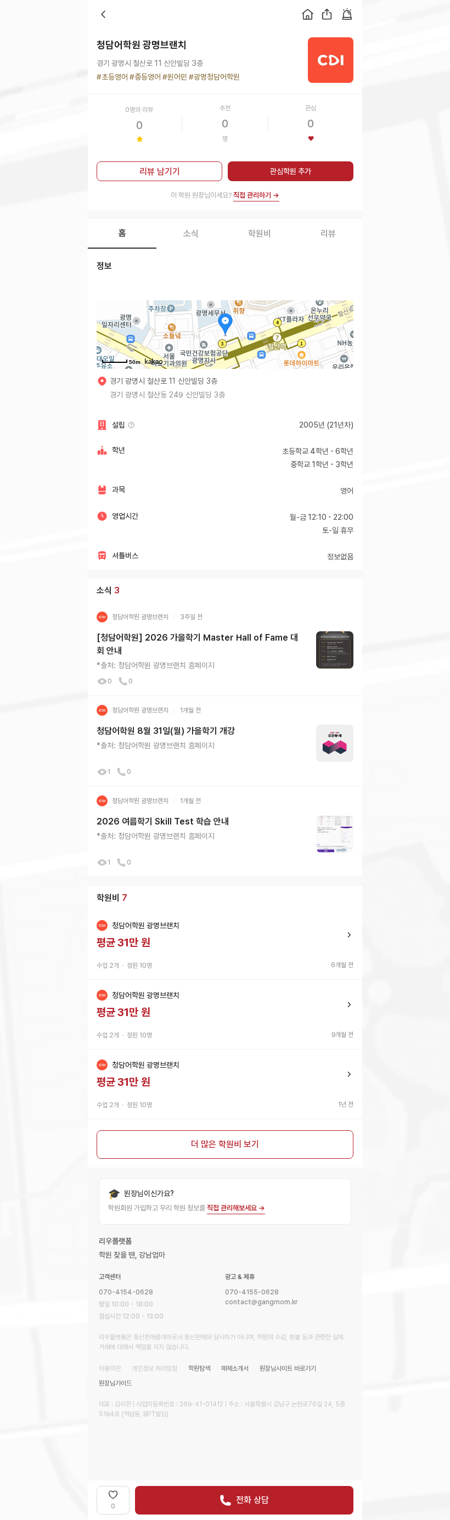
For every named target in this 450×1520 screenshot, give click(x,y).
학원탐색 (199, 1368)
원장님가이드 (115, 1383)
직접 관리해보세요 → (236, 1208)
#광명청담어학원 (213, 76)
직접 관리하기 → (256, 195)
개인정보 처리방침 (154, 1368)
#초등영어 (112, 76)
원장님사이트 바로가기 (288, 1368)
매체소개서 (235, 1368)
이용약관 (110, 1368)
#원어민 (174, 76)
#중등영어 (144, 76)
